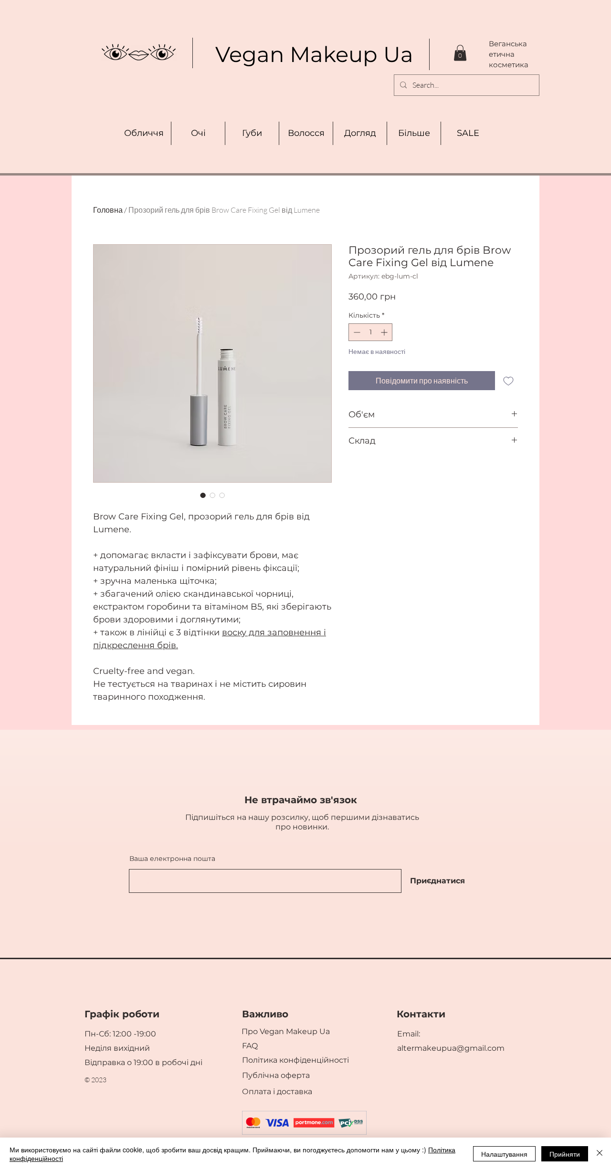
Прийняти (564, 1154)
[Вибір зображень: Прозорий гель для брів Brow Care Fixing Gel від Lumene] (203, 495)
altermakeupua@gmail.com (451, 1048)
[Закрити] (599, 1153)
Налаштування (504, 1154)
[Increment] (385, 332)
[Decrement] (356, 332)
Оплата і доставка (278, 1091)
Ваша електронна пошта (172, 858)
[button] (460, 53)
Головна (108, 210)
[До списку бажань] (508, 380)
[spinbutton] (370, 332)
